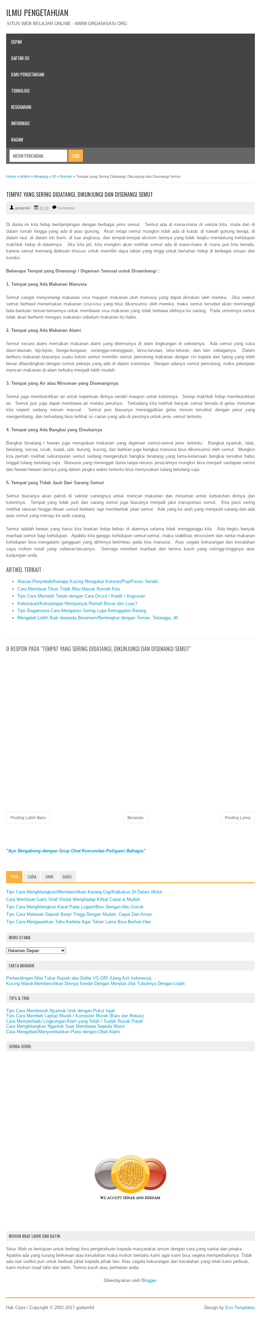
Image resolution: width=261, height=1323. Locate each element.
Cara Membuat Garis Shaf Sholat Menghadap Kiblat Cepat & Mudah (73, 899)
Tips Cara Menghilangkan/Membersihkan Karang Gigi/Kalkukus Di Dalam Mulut (84, 891)
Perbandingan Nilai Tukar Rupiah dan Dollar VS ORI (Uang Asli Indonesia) (78, 978)
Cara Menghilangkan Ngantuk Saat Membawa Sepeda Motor (65, 1026)
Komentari (66, 208)
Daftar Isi (20, 58)
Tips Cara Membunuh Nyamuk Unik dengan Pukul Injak (60, 1010)
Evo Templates (240, 1307)
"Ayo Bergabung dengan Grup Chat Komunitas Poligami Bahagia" (75, 850)
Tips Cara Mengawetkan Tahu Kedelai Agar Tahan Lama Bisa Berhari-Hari (78, 921)
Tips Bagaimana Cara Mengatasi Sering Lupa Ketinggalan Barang (81, 610)
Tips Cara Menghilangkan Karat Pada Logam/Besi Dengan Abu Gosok (75, 906)
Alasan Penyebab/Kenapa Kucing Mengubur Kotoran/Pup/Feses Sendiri (87, 581)
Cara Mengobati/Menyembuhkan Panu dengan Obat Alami (63, 1031)
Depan (16, 41)
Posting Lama (237, 817)
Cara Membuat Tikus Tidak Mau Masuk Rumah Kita (68, 588)
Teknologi (20, 90)
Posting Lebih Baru (28, 817)
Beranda (135, 817)
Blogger (148, 1280)
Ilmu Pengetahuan (27, 74)
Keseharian (21, 106)
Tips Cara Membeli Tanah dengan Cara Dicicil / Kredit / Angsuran (81, 596)
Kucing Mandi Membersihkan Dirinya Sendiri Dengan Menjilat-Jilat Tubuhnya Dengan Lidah (95, 983)
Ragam (17, 139)
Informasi (20, 123)
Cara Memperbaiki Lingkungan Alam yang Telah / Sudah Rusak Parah (74, 1021)
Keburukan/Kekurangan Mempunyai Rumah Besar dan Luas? (77, 603)
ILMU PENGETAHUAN (37, 12)
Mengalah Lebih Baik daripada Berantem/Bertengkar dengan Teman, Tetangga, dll (97, 617)
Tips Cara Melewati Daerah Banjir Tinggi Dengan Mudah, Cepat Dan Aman (79, 914)
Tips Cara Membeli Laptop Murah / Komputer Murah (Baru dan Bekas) (75, 1015)
